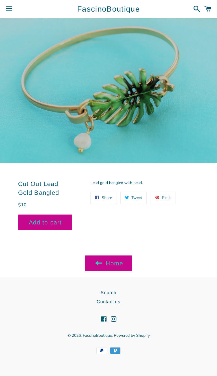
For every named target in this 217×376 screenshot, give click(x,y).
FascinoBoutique (108, 9)
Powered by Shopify (132, 335)
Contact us (108, 301)
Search (108, 292)
